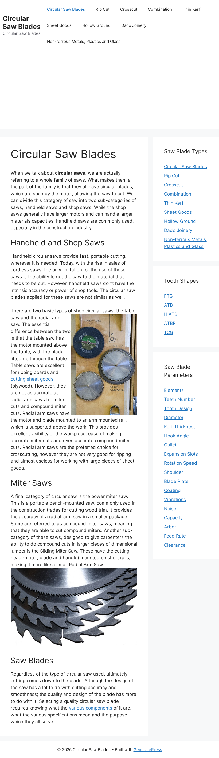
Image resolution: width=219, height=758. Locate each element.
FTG (168, 296)
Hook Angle (176, 435)
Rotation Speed (180, 463)
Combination (160, 9)
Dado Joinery (133, 25)
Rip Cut (103, 9)
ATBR (170, 323)
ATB (168, 305)
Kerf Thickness (180, 426)
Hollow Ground (96, 25)
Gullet (170, 445)
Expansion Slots (181, 454)
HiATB (170, 314)
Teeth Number (179, 399)
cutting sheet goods (32, 379)
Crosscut (128, 9)
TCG (168, 332)
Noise (170, 508)
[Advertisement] (109, 91)
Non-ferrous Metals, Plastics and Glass (83, 41)
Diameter (173, 417)
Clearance (175, 545)
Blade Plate (176, 481)
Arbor (170, 527)
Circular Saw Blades (22, 22)
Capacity (173, 517)
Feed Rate (175, 536)
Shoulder (173, 472)
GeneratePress (148, 749)
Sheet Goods (59, 25)
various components (90, 708)
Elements (174, 390)
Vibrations (175, 499)
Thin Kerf (191, 9)
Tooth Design (178, 408)
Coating (172, 490)
